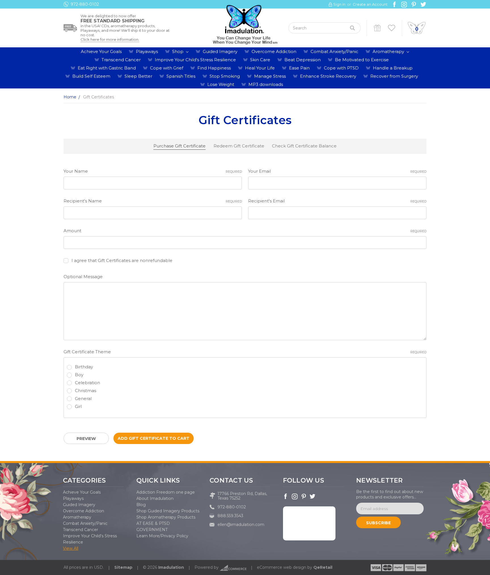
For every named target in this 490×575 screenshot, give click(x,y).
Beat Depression (302, 59)
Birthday (84, 366)
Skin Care (260, 59)
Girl (78, 406)
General (83, 398)
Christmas (85, 390)
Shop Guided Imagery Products (167, 510)
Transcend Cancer (121, 59)
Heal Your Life (260, 68)
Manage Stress (270, 76)
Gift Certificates (377, 28)
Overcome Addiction (274, 51)
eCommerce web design (281, 567)
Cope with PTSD (341, 68)
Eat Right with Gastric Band (107, 68)
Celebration (87, 382)
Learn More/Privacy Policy (162, 535)
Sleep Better (138, 76)
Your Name (153, 171)
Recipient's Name (153, 201)
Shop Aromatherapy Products (165, 517)
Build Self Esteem (91, 76)
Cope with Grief (166, 68)
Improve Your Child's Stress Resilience (195, 59)
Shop (178, 51)
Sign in (339, 4)
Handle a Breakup (393, 68)
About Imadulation (155, 498)
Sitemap (123, 567)
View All (70, 548)
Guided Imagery (220, 51)
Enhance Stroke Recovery (328, 76)
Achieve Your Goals (101, 51)
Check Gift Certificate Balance (304, 146)
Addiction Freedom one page (165, 492)
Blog (141, 504)
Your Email (337, 171)
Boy (79, 374)
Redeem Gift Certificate (239, 146)
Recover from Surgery (394, 76)
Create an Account (370, 4)
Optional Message (83, 276)
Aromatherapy (389, 51)
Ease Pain (299, 68)
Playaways (147, 51)
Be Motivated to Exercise (362, 59)
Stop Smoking (225, 76)
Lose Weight (220, 84)
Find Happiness (214, 68)
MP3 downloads (265, 84)
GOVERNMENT (152, 529)
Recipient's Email (337, 201)
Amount (245, 230)
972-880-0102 (85, 4)
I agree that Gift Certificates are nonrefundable (121, 260)
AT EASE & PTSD (153, 523)
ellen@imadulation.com (240, 524)
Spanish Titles (180, 76)
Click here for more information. (110, 39)
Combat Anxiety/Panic (334, 51)
